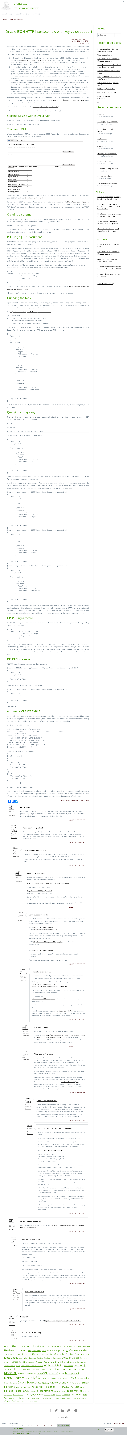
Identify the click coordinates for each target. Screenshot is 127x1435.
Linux (63, 1369)
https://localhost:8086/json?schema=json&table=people (30, 312)
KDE (38, 1369)
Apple (66, 1346)
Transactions (46, 1398)
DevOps (40, 1358)
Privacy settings (63, 1425)
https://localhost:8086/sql (33, 198)
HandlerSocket (9, 1366)
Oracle (54, 1382)
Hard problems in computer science (29, 1366)
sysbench (76, 1394)
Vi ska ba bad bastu (104, 55)
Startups (47, 1395)
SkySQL (32, 1394)
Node (65, 1378)
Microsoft (53, 1373)
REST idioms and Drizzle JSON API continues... (55, 1128)
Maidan (70, 1369)
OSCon (62, 1382)
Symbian (66, 1395)
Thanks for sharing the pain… (108, 169)
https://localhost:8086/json (77, 202)
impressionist (68, 1366)
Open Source (27, 1382)
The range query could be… (107, 122)
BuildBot (86, 1346)
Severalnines (18, 1395)
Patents (85, 1382)
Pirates (65, 1387)
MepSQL (42, 1373)
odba (86, 1378)
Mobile (61, 1373)
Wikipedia (7, 1401)
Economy (83, 1358)
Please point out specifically (33, 828)
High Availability (53, 1365)
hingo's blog (19, 19)
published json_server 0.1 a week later (34, 60)
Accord (53, 1346)
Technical (9, 1398)
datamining (23, 1358)
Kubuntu (44, 1369)
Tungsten (55, 1398)
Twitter (63, 1398)
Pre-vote (100, 114)
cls (67, 1351)
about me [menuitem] (36, 14)
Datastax (32, 1358)
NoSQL (87, 43)
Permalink (12, 815)
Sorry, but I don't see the (38, 915)
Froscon (39, 1362)
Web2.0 (84, 1398)
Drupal (75, 1358)
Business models (15, 1350)
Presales (33, 1391)
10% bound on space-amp (107, 184)
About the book (13, 1346)
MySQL (36, 1378)
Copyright (59, 1354)
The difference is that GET (42, 972)
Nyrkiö (80, 1378)
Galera (55, 1361)
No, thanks (109, 1430)
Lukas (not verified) (12, 807)
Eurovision (23, 1362)
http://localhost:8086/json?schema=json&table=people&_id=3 (48, 883)
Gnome (73, 1362)
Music (27, 1378)
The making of (35, 1398)
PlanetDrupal (77, 1387)
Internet (16, 1369)
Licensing (54, 1369)
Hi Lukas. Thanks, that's (31, 1239)
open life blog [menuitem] (7, 14)
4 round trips (102, 146)
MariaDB (10, 1373)
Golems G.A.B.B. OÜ (119, 1423)
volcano (77, 1398)
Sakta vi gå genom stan (106, 89)
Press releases (59, 1391)
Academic (46, 1346)
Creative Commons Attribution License (43, 1426)
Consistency (38, 1354)
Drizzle (82, 43)
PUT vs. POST (25, 807)
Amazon (60, 1346)
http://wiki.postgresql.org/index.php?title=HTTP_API (62, 1321)
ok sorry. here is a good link (30, 1221)
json (33, 1369)
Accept (100, 1430)
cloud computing (56, 1350)
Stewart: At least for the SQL (35, 850)
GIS (61, 1362)
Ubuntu (69, 1398)
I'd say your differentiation (44, 1054)
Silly (26, 1394)
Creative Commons (75, 1354)
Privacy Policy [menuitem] (63, 1417)
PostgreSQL (24, 1317)
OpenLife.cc (20, 3)
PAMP (69, 1383)
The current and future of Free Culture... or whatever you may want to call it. (109, 206)
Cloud (44, 1351)
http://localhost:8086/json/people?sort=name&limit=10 (51, 986)
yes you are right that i (36, 873)
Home (5, 19)
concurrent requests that (34, 1292)
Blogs (11, 19)
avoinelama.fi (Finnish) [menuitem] (105, 284)
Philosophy (50, 1386)
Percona (9, 1386)
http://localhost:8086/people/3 (52, 1150)
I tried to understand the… (107, 154)
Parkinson (76, 1383)
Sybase (58, 1395)
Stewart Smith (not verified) (14, 828)
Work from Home (18, 1401)
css (87, 1354)
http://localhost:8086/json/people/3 (39, 891)
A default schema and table (47, 1101)
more (98, 102)
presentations (45, 1390)
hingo (83, 39)
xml (27, 1401)
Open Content (10, 1383)
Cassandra (36, 1351)
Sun (53, 1395)
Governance (81, 1362)
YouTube (33, 1401)
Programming (74, 1390)
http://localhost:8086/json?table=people (47, 942)
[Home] (6, 5)
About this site (32, 1346)
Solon (40, 1394)
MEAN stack (31, 1373)
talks (85, 1395)
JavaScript (27, 1369)
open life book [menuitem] (21, 14)
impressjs (80, 1365)
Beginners (73, 1346)
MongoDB (72, 1373)
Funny (47, 1362)
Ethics (14, 1362)
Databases (11, 1357)
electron (7, 1362)
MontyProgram (14, 1377)
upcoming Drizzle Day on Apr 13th (45, 107)
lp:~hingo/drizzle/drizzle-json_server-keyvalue (68, 100)
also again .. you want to (43, 1027)
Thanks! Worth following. (31, 1332)
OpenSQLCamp (43, 1383)
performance (23, 1387)
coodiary (49, 1354)
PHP (59, 1387)
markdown (22, 1373)
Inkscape (7, 1369)
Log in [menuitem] (122, 2)
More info (36, 1433)
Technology (22, 1398)
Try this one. (101, 139)
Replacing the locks (104, 176)
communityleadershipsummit (17, 1354)
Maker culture (78, 1369)
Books (80, 1346)
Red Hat (86, 1391)
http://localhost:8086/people (43, 950)
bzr (29, 1351)
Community (78, 1350)
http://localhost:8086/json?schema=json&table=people (65, 1035)
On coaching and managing (107, 92)
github (66, 1362)
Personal (37, 1386)
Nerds (59, 1378)
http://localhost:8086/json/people (45, 929)
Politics (8, 1390)
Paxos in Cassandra (104, 161)
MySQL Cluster (49, 1378)
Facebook (31, 1362)
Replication (8, 1395)
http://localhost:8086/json (64, 1011)
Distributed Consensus (52, 1358)
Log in (63, 800)
